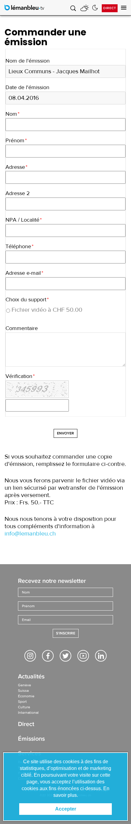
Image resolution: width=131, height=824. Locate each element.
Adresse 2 (17, 193)
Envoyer (65, 433)
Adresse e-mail (24, 273)
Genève (24, 685)
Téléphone (19, 246)
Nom (12, 114)
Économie (26, 696)
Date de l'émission (27, 87)
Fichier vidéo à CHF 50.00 (47, 310)
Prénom (16, 140)
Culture (24, 707)
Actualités (31, 677)
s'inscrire (65, 633)
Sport (22, 701)
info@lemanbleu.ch (30, 533)
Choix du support (27, 299)
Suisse (23, 690)
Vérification (20, 376)
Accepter (65, 808)
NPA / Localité (23, 219)
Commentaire (21, 328)
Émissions (31, 739)
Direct (109, 8)
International (28, 712)
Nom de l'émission (27, 60)
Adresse (16, 167)
